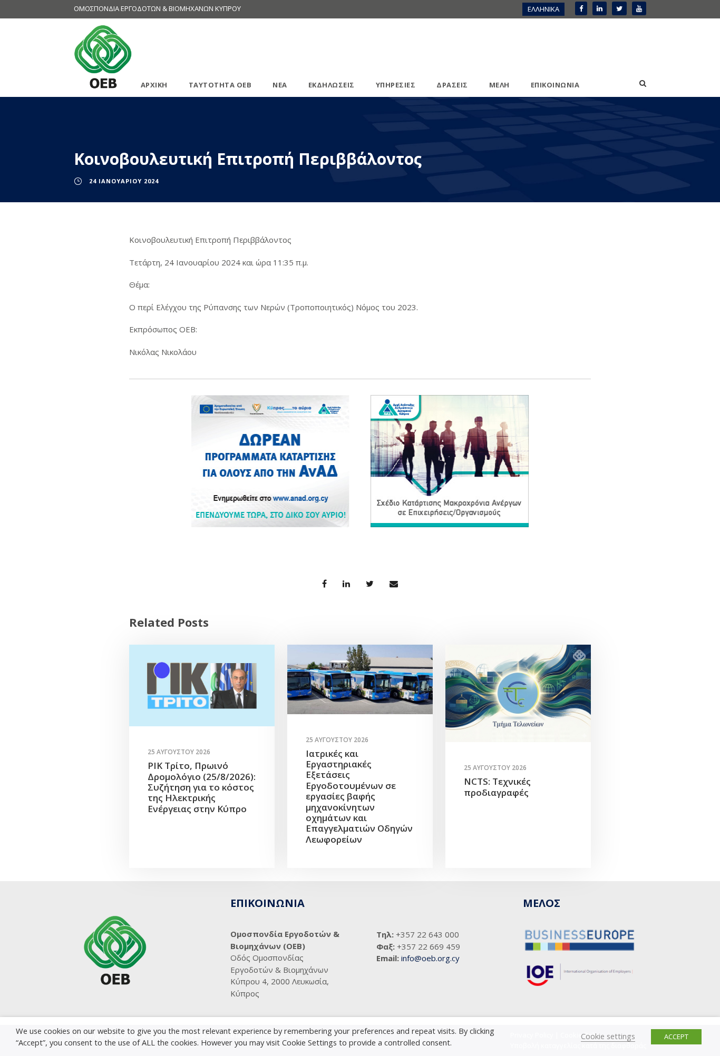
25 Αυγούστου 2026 (179, 751)
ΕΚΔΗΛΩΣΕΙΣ (331, 85)
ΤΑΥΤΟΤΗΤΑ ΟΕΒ (220, 85)
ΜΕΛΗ (499, 85)
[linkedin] (599, 8)
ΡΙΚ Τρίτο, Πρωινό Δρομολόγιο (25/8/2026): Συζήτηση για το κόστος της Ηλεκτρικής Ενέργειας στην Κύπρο (202, 787)
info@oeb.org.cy (430, 958)
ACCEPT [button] (676, 1036)
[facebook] (581, 8)
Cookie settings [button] (608, 1036)
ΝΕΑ (280, 85)
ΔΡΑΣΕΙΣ (452, 85)
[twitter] (619, 8)
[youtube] (639, 8)
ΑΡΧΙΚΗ (154, 85)
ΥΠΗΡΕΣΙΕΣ (396, 85)
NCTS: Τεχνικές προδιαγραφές (497, 786)
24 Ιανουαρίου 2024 (124, 181)
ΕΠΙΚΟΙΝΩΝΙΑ (555, 85)
